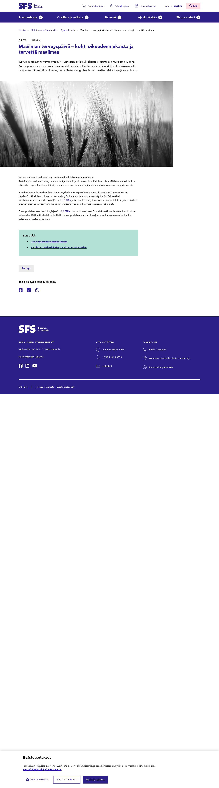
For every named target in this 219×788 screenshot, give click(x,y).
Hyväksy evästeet (95, 779)
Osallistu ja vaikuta (70, 17)
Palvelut (110, 17)
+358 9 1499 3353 (112, 357)
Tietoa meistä (186, 17)
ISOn (68, 199)
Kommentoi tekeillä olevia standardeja (169, 358)
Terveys (26, 268)
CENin (66, 211)
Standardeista (28, 17)
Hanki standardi (157, 349)
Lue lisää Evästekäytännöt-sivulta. (42, 769)
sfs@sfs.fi (107, 366)
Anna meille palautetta (161, 367)
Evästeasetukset (39, 779)
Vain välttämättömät (66, 779)
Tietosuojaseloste (44, 386)
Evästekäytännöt (65, 386)
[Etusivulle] (30, 5)
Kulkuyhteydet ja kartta (31, 356)
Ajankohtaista (147, 17)
